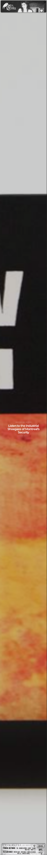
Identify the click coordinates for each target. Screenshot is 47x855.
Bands (24, 422)
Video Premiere (28, 422)
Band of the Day (19, 422)
